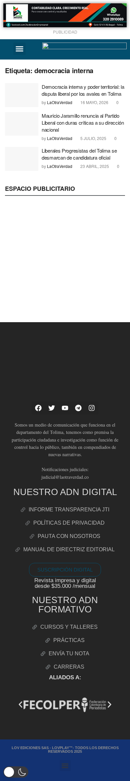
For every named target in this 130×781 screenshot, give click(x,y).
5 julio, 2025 (92, 138)
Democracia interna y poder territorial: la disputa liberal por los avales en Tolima (83, 90)
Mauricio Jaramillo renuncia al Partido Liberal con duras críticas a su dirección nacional (83, 122)
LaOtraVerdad (59, 102)
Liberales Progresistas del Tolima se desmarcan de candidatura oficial (79, 154)
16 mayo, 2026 (93, 102)
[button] (19, 49)
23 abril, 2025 (94, 166)
